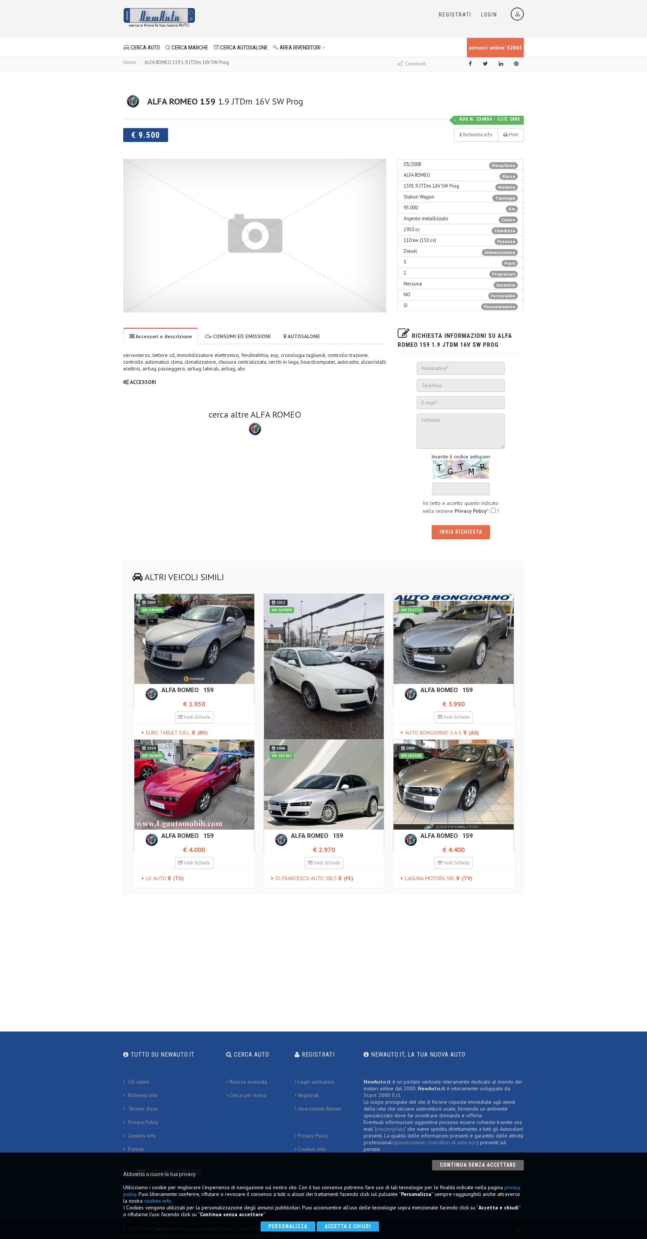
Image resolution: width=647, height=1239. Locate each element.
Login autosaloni (316, 1081)
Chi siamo (138, 1081)
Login (489, 15)
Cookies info (141, 1135)
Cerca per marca (248, 1095)
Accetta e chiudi (348, 1226)
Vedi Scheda (196, 717)
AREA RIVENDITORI (300, 47)
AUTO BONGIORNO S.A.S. (442, 732)
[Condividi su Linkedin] (500, 63)
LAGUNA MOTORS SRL (438, 878)
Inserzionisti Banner (320, 1108)
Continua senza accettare (478, 1165)
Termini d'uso (142, 1108)
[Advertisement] (290, 18)
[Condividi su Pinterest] (516, 63)
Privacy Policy (142, 1122)
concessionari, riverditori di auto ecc (436, 1142)
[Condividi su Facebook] (470, 63)
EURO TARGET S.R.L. (177, 732)
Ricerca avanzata (248, 1081)
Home (129, 62)
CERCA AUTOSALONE (243, 47)
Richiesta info (142, 1095)
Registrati (455, 15)
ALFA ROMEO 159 (187, 690)
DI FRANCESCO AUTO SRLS (314, 878)
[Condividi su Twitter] (485, 63)
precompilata (390, 1129)
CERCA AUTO (145, 47)
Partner (136, 1149)
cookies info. (158, 1200)
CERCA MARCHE (189, 47)
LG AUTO (165, 878)
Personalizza (287, 1226)
